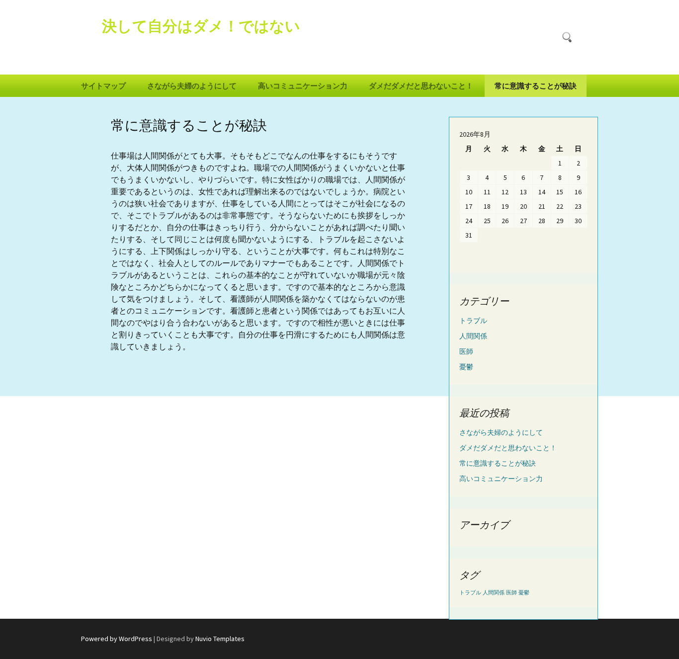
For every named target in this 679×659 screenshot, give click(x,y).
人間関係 (473, 335)
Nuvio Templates (220, 638)
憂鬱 (466, 366)
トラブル (473, 320)
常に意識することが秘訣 (536, 86)
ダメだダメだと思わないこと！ (421, 86)
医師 (466, 351)
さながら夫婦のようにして (192, 86)
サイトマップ (103, 86)
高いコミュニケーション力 (302, 86)
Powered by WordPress (116, 638)
